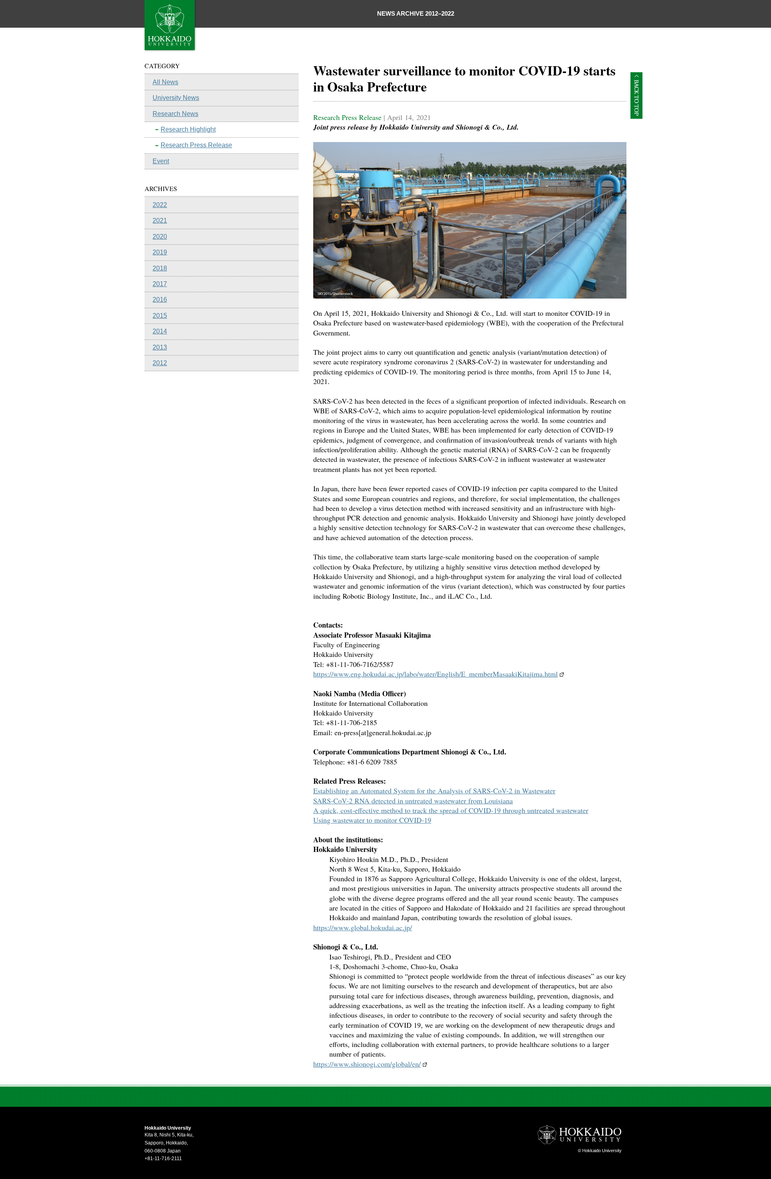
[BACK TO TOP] (636, 116)
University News (176, 97)
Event (161, 161)
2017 (160, 284)
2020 (160, 236)
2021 (160, 220)
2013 (160, 347)
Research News (175, 113)
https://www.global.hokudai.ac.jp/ (362, 927)
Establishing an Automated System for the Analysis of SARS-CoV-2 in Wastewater (434, 790)
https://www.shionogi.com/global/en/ (367, 1064)
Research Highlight (188, 129)
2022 (160, 204)
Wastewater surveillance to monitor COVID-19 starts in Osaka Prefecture (464, 78)
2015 (160, 315)
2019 (160, 252)
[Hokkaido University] (171, 50)
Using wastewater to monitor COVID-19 (372, 820)
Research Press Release (196, 145)
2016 (160, 299)
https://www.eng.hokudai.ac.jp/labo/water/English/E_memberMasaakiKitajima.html (435, 674)
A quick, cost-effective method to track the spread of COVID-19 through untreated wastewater (450, 810)
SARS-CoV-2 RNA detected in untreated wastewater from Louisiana (413, 800)
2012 (160, 363)
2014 (160, 331)
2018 (160, 268)
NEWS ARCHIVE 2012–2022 (415, 13)
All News (165, 82)
